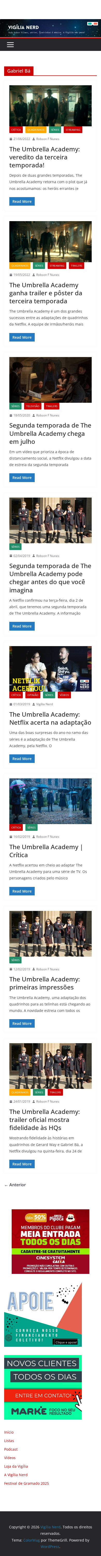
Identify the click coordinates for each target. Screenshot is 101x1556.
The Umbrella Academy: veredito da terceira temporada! (44, 157)
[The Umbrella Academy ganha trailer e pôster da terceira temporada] (50, 241)
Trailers (76, 265)
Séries (55, 129)
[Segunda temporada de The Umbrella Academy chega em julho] (50, 380)
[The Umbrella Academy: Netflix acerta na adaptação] (50, 669)
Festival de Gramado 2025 (26, 1483)
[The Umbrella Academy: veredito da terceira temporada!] (50, 105)
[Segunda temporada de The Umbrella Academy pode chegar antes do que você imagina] (50, 520)
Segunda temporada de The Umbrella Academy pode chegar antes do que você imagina (50, 577)
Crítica (16, 129)
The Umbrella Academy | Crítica (46, 850)
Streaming (73, 129)
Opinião (32, 695)
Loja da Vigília (16, 1466)
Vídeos (64, 695)
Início (8, 1432)
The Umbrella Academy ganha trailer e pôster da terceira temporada (45, 293)
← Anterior (15, 1185)
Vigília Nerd (44, 704)
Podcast (11, 1449)
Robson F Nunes (47, 139)
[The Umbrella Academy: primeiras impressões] (50, 934)
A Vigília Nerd (16, 1474)
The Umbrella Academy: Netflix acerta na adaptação (50, 718)
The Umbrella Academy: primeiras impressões (44, 983)
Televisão (32, 406)
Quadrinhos (35, 129)
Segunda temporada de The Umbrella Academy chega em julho (50, 433)
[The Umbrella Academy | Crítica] (50, 801)
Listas (9, 1440)
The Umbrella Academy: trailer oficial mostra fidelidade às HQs (44, 1119)
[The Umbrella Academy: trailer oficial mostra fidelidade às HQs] (50, 1066)
